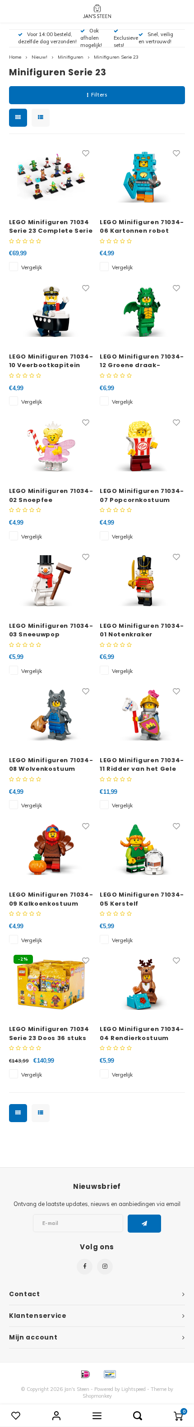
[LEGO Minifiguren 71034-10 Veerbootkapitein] (51, 311)
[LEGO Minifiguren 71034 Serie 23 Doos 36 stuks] (51, 984)
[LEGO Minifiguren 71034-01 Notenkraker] (142, 580)
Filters (99, 95)
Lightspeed (133, 1389)
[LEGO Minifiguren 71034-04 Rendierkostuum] (142, 984)
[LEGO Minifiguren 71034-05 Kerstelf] (142, 850)
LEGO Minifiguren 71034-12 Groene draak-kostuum (142, 361)
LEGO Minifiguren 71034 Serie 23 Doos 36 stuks (49, 1033)
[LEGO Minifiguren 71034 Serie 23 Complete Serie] (51, 177)
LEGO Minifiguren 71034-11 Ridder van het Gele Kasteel (142, 764)
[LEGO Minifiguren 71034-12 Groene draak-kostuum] (142, 311)
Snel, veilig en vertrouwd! (156, 38)
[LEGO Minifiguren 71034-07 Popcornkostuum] (142, 446)
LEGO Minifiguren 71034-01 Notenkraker (142, 630)
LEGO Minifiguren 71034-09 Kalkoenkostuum (51, 899)
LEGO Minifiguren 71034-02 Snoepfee (51, 495)
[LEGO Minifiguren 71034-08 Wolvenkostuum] (51, 715)
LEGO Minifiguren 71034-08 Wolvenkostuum (51, 764)
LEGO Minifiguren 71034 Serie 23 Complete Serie (51, 226)
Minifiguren (70, 57)
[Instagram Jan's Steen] (105, 1267)
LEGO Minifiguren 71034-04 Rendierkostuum (142, 1033)
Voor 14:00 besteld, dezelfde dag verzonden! (47, 38)
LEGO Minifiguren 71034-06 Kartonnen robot (142, 226)
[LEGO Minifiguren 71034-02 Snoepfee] (51, 446)
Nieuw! (39, 57)
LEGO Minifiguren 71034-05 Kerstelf (142, 899)
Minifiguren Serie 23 (116, 57)
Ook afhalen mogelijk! (91, 38)
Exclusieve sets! (126, 41)
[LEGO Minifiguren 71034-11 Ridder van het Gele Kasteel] (142, 715)
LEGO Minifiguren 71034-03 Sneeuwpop (51, 630)
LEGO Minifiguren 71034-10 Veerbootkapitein (51, 361)
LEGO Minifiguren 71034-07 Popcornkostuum (142, 495)
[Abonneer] (145, 1224)
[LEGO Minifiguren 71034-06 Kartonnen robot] (142, 177)
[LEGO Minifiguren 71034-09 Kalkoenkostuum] (51, 850)
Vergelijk (31, 267)
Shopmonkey (97, 1396)
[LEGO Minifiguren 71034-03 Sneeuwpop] (51, 580)
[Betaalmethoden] (85, 1373)
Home (15, 57)
